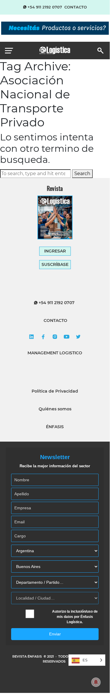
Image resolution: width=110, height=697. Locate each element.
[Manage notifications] (96, 682)
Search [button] (82, 173)
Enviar (55, 634)
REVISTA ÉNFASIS (27, 656)
